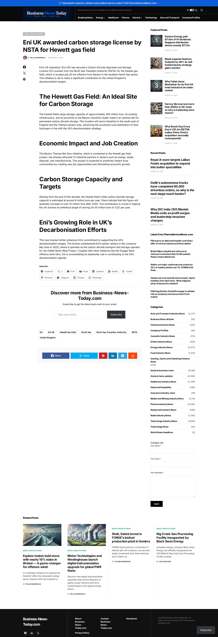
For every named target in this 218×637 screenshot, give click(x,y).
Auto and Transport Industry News (168, 313)
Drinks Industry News (161, 341)
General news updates (162, 376)
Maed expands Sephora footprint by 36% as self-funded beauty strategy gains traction (179, 63)
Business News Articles (162, 319)
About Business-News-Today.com (80, 623)
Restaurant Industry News (163, 410)
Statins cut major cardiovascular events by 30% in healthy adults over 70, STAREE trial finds (172, 267)
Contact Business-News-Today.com (106, 623)
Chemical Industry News (163, 325)
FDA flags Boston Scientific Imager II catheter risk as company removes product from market (173, 294)
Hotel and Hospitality (161, 387)
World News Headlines (162, 432)
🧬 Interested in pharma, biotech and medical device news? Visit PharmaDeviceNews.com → (109, 3)
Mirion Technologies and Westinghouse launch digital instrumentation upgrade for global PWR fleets (84, 563)
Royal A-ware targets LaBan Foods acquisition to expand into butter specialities (170, 163)
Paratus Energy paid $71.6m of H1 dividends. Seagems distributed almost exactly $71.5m (178, 41)
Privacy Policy (82, 633)
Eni (41, 332)
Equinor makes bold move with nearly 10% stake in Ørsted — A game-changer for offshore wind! (42, 561)
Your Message (157, 472)
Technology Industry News (164, 421)
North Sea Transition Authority (111, 332)
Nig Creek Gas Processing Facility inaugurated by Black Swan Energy (174, 537)
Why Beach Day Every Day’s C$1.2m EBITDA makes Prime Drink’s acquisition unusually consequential (177, 132)
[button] (192, 10)
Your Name (156, 446)
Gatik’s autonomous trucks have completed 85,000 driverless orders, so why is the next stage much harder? (172, 188)
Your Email (156, 459)
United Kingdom (48, 337)
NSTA (134, 332)
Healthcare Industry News (163, 381)
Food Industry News (161, 353)
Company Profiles (159, 330)
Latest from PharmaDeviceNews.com (172, 234)
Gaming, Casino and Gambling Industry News (170, 360)
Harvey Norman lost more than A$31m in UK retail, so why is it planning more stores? (179, 108)
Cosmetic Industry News (163, 336)
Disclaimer (131, 618)
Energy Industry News (33, 34)
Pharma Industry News (162, 404)
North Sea (86, 332)
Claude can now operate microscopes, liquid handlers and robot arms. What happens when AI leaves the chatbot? (173, 281)
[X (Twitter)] (38, 633)
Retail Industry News (161, 415)
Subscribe (116, 314)
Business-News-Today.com (35, 621)
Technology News (159, 426)
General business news (162, 370)
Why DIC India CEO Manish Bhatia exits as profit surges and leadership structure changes (170, 215)
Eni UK (51, 332)
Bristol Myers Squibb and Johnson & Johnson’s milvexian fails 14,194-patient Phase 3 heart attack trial (170, 254)
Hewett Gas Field (68, 332)
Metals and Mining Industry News (167, 398)
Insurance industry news (163, 393)
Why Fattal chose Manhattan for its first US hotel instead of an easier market (179, 86)
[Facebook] (25, 633)
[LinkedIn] (31, 633)
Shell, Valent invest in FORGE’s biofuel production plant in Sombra (131, 537)
